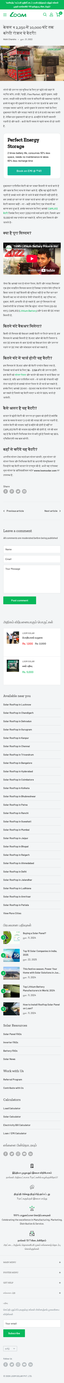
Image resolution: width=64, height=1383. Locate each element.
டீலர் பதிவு (27, 665)
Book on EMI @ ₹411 (29, 171)
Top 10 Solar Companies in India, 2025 (40, 953)
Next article (50, 510)
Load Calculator (12, 1108)
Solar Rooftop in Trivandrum (18, 754)
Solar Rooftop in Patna (15, 804)
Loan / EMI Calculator (15, 1133)
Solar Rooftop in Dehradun (17, 721)
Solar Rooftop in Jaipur (15, 838)
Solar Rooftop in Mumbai (16, 829)
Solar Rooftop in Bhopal (16, 846)
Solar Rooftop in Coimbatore (18, 779)
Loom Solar (28, 633)
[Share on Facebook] (5, 491)
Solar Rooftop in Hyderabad (18, 771)
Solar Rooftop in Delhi (15, 871)
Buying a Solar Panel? (34, 933)
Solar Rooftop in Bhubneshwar (19, 796)
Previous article (15, 510)
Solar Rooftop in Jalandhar (17, 879)
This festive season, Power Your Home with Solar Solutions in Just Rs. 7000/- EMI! (41, 971)
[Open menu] (5, 14)
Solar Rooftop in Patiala (16, 904)
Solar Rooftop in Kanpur (16, 737)
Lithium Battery (28, 310)
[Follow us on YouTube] (24, 1153)
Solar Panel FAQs (12, 1034)
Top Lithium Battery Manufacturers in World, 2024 (39, 988)
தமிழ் (7, 1348)
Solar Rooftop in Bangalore (17, 762)
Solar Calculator (12, 1116)
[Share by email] (24, 491)
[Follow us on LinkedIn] (30, 1153)
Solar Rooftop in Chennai (16, 746)
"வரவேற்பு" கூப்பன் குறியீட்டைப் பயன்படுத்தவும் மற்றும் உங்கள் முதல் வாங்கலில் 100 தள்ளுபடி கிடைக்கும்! (32, 4)
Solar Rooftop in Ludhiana (17, 888)
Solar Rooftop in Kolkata (16, 788)
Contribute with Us (13, 1087)
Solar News (9, 1059)
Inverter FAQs (10, 1042)
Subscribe (14, 1333)
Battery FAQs (10, 1050)
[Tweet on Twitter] (18, 491)
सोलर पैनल (20, 374)
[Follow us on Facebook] (5, 1153)
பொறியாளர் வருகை (32, 637)
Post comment (19, 600)
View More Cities (12, 913)
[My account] (51, 14)
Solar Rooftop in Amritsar (17, 896)
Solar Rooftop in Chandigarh (18, 712)
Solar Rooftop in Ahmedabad (18, 863)
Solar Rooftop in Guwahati (17, 821)
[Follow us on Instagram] (18, 1153)
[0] (58, 15)
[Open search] (45, 14)
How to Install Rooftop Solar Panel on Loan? (41, 1006)
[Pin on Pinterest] (12, 491)
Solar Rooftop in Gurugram (17, 729)
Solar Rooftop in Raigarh (16, 854)
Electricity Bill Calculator (17, 1125)
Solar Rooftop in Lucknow (17, 704)
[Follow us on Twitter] (12, 1153)
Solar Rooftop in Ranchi (16, 813)
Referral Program (12, 1079)
